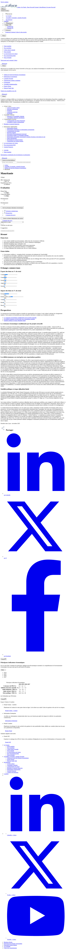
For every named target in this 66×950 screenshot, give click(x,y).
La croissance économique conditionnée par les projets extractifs (20, 317)
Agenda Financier (11, 771)
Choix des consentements (10, 948)
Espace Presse (10, 759)
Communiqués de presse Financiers (16, 120)
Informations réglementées (13, 769)
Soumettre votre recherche (24, 162)
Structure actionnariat (12, 109)
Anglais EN (10, 26)
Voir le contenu (4, 2)
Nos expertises (10, 748)
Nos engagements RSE (13, 753)
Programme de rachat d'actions (15, 139)
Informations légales (12, 128)
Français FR (10, 28)
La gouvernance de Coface (14, 752)
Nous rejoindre (11, 755)
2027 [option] (5, 677)
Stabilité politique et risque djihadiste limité (15, 320)
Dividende (9, 113)
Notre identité (10, 750)
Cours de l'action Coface (13, 107)
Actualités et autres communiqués (15, 122)
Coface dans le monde (12, 749)
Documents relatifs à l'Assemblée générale (17, 135)
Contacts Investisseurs (12, 772)
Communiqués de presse (13, 131)
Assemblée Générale (12, 765)
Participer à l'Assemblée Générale (15, 116)
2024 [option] (5, 672)
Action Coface (10, 763)
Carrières (6, 774)
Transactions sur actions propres (15, 141)
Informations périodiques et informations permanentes (20, 129)
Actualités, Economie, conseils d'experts (14, 756)
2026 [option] (5, 675)
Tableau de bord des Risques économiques (18, 758)
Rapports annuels (11, 132)
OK (7, 230)
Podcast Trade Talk (12, 761)
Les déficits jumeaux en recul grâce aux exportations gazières (19, 319)
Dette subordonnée (12, 138)
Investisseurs (7, 762)
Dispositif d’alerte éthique (10, 945)
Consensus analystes (12, 112)
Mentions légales (8, 942)
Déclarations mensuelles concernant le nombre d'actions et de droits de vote (26, 137)
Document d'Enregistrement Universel (16, 134)
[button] (8, 14)
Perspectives (9, 213)
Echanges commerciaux (12, 211)
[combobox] (2, 224)
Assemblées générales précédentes (15, 117)
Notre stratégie (10, 746)
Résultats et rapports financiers (15, 768)
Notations (9, 110)
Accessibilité (7, 946)
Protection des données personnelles (13, 943)
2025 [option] (5, 674)
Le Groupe (6, 745)
